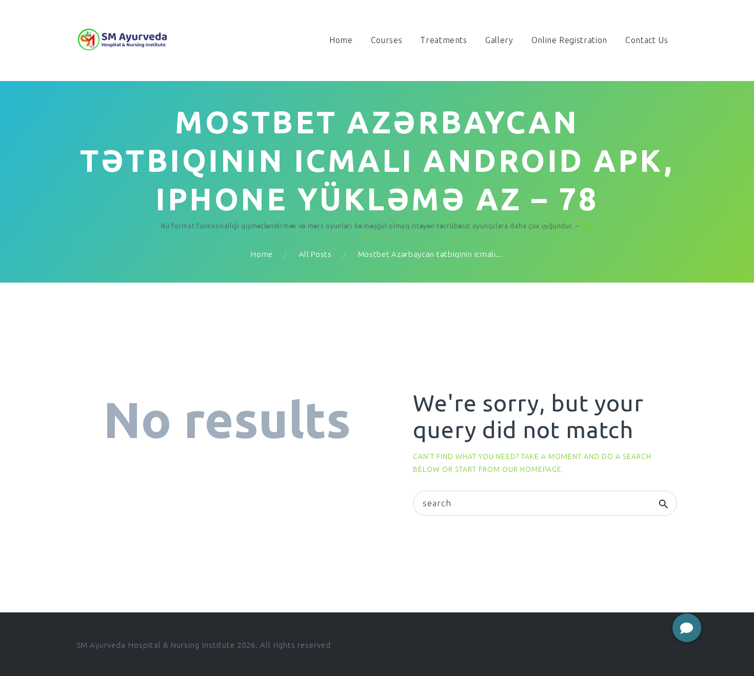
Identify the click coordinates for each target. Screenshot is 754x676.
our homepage (532, 469)
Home (262, 254)
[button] (686, 627)
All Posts (315, 254)
